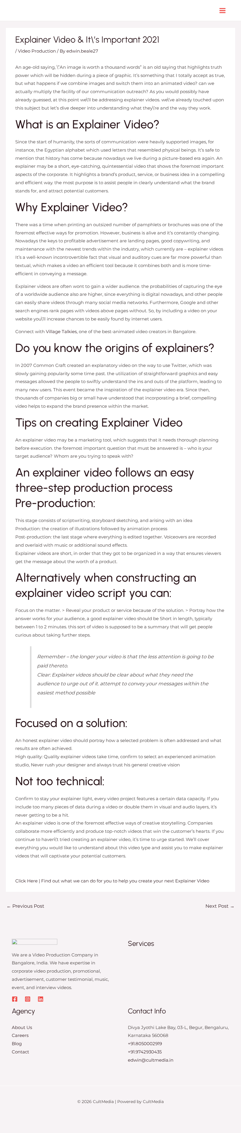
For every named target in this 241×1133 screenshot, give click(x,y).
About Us (22, 1027)
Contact (20, 1052)
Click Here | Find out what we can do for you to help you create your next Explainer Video (112, 881)
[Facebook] (15, 999)
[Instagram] (28, 999)
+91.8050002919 (145, 1043)
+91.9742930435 (145, 1052)
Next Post (220, 906)
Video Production (37, 51)
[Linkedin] (40, 999)
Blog (17, 1043)
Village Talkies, (62, 331)
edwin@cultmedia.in (150, 1060)
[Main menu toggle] (223, 10)
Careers (20, 1035)
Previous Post (25, 906)
